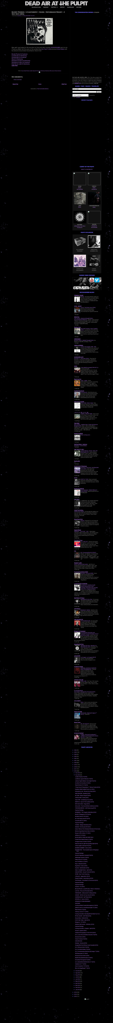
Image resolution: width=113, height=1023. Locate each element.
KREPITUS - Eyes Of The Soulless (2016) (84, 801)
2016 (75, 771)
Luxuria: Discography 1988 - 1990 (88, 346)
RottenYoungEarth (78, 433)
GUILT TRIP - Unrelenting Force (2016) (84, 799)
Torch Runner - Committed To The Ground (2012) (86, 880)
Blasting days (77, 327)
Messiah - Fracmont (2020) (87, 573)
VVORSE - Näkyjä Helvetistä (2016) (83, 824)
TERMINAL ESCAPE (78, 295)
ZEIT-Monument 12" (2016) (81, 953)
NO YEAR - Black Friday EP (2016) (83, 795)
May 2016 (77, 981)
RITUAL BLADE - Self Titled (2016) (83, 915)
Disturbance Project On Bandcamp (21, 60)
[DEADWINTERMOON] (94, 204)
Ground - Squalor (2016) (81, 930)
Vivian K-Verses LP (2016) (81, 938)
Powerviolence (58, 70)
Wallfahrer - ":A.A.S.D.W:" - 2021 (81, 531)
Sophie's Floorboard (79, 391)
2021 (75, 760)
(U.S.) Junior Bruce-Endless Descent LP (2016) (86, 934)
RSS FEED (78, 7)
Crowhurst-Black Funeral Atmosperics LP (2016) (86, 905)
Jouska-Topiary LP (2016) (81, 776)
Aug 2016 (77, 975)
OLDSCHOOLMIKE (55, 47)
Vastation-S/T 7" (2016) (80, 964)
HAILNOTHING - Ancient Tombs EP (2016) (85, 872)
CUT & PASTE (77, 701)
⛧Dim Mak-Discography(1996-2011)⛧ (89, 367)
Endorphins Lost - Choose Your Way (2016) (85, 791)
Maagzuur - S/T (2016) (80, 922)
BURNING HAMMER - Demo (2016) (83, 847)
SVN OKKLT (77, 499)
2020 (75, 762)
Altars (82, 702)
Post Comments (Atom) (42, 88)
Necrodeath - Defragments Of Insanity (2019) (84, 691)
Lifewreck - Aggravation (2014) (82, 876)
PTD (75, 551)
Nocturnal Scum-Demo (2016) (82, 955)
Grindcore (43, 70)
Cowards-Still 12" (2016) (81, 820)
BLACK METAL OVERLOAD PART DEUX (84, 837)
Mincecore (52, 70)
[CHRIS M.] (94, 184)
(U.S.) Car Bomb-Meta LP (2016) (82, 949)
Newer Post (15, 84)
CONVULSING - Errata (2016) (82, 797)
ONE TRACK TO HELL (79, 449)
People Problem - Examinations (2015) (84, 878)
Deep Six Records (36, 70)
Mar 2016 (77, 985)
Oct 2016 (77, 970)
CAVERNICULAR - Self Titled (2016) (83, 897)
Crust (22, 70)
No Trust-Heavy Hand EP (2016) (82, 818)
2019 (75, 764)
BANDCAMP (70, 7)
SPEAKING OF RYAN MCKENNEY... (83, 901)
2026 (75, 750)
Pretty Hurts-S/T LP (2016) (81, 859)
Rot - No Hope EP (85, 723)
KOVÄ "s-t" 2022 (85, 479)
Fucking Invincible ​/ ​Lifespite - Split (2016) (85, 928)
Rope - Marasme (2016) (80, 863)
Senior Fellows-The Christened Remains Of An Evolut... (88, 829)
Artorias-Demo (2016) (80, 936)
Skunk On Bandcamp (17, 59)
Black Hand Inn (77, 379)
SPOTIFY (62, 7)
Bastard (83, 520)
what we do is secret (79, 401)
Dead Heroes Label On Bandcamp (21, 64)
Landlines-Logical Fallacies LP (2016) (84, 778)
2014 (75, 994)
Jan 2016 (77, 989)
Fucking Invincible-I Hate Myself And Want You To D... (87, 913)
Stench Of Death (78, 711)
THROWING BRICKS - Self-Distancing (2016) (85, 808)
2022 (75, 758)
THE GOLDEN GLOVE (86, 620)
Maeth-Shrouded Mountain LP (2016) (84, 957)
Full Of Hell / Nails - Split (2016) (82, 920)
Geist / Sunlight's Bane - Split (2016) (83, 870)
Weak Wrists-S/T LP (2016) (81, 785)
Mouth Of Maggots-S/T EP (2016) (83, 814)
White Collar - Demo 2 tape (87, 403)
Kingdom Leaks (78, 563)
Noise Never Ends (78, 519)
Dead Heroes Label (28, 70)
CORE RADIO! (77, 339)
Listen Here (15, 65)
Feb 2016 (77, 987)
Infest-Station (61, 49)
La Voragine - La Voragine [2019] (88, 657)
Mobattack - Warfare (85, 610)
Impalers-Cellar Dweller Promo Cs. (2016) (84, 789)
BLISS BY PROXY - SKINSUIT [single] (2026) (84, 340)
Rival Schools (84, 392)
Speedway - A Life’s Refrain (80, 445)
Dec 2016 (77, 772)
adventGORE (77, 656)
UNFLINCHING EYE (78, 619)
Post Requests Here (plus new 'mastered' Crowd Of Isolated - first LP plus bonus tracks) (89, 634)
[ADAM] (79, 184)
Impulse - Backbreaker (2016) (82, 867)
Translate (78, 97)
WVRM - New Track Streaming (82, 874)
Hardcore (47, 70)
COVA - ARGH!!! (77, 306)
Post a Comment (18, 79)
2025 (75, 752)
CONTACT (45, 7)
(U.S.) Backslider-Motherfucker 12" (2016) (85, 961)
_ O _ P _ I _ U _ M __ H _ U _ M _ (81, 412)
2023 (75, 756)
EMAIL (79, 187)
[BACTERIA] (79, 223)
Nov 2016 (77, 775)
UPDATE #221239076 (79, 511)
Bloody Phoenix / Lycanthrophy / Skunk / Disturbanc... (88, 888)
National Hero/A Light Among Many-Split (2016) (86, 843)
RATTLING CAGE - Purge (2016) (82, 803)
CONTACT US (77, 83)
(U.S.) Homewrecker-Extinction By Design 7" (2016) (87, 951)
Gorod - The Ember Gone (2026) (88, 307)
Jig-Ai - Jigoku (84, 380)
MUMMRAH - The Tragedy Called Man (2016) (85, 812)
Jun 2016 (77, 979)
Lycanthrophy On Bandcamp (19, 55)
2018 (75, 766)
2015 (75, 992)
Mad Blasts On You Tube (86, 599)
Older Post (64, 84)
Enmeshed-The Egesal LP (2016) (82, 959)
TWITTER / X (54, 7)
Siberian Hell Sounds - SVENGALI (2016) (84, 924)
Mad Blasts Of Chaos (79, 598)
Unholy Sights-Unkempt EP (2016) (83, 845)
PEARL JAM (84, 681)
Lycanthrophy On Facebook (19, 57)
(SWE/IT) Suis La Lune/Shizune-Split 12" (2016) (86, 907)
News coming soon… (86, 434)
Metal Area (76, 317)
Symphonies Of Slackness (80, 466)
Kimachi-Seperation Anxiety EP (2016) (84, 855)
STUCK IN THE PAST (79, 733)
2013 (75, 996)
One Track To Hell (46, 49)
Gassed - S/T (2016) (80, 886)
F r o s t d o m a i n (78, 690)
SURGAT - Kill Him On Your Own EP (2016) (85, 895)
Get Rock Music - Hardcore (80, 444)
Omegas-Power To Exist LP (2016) (83, 841)
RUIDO (75, 478)
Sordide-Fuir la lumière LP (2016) (82, 783)
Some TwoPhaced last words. (81, 564)
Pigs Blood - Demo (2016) (81, 865)
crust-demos (77, 608)
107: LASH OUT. (84, 541)
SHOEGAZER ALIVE (78, 357)
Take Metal (76, 423)
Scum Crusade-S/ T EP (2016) (82, 966)
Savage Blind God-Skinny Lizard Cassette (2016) (86, 945)
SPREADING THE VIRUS (79, 226)
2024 (75, 754)
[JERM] (79, 204)
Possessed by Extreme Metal (81, 572)
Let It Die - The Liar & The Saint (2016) (84, 890)
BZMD (75, 366)
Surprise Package (79, 810)
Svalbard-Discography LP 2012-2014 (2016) (85, 932)
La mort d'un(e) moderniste (80, 583)
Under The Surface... (79, 510)
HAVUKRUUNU (78, 941)
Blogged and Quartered (79, 631)
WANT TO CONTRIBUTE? (87, 169)
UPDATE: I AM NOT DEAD (87, 413)
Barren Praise (77, 722)
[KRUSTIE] (94, 217)
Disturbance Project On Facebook (21, 62)
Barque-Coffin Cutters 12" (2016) (82, 833)
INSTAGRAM (80, 189)
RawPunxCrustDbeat (79, 488)
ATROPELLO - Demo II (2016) (82, 899)
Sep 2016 (77, 972)
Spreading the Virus (79, 644)
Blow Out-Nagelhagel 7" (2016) (82, 968)
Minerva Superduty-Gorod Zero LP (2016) (85, 831)
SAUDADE (77, 903)
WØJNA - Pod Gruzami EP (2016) (83, 826)
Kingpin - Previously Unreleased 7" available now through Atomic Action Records (89, 736)
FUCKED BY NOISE (78, 666)
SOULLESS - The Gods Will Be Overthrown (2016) (86, 806)
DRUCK (82, 296)
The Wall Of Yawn (78, 540)
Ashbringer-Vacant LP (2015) (82, 857)
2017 (75, 769)
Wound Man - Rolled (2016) (81, 918)
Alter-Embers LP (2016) (80, 909)
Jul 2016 (77, 977)
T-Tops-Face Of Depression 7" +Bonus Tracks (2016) (87, 787)
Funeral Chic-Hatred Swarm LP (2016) (84, 839)
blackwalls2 (77, 461)
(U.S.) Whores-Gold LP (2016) (82, 947)
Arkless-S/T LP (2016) (80, 835)
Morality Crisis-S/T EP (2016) (82, 816)
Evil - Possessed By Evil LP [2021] (88, 552)
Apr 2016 (77, 983)
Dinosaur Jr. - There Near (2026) (81, 358)
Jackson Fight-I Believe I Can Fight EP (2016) (85, 781)
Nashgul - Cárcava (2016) (81, 943)
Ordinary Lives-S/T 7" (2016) (81, 911)
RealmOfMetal (77, 530)
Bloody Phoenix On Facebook (19, 54)
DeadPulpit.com (36, 7)
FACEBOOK (94, 189)
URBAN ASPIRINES (78, 345)
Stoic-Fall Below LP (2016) (81, 861)
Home (39, 84)
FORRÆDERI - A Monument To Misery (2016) (85, 892)
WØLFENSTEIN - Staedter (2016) (82, 793)
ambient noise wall (78, 679)
